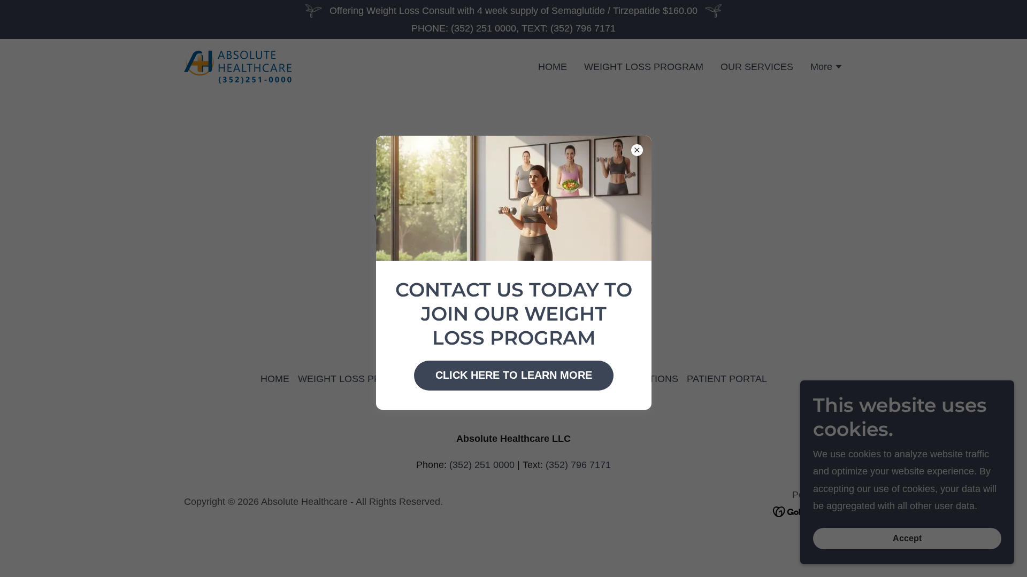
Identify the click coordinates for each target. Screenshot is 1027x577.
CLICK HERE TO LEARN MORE (513, 375)
